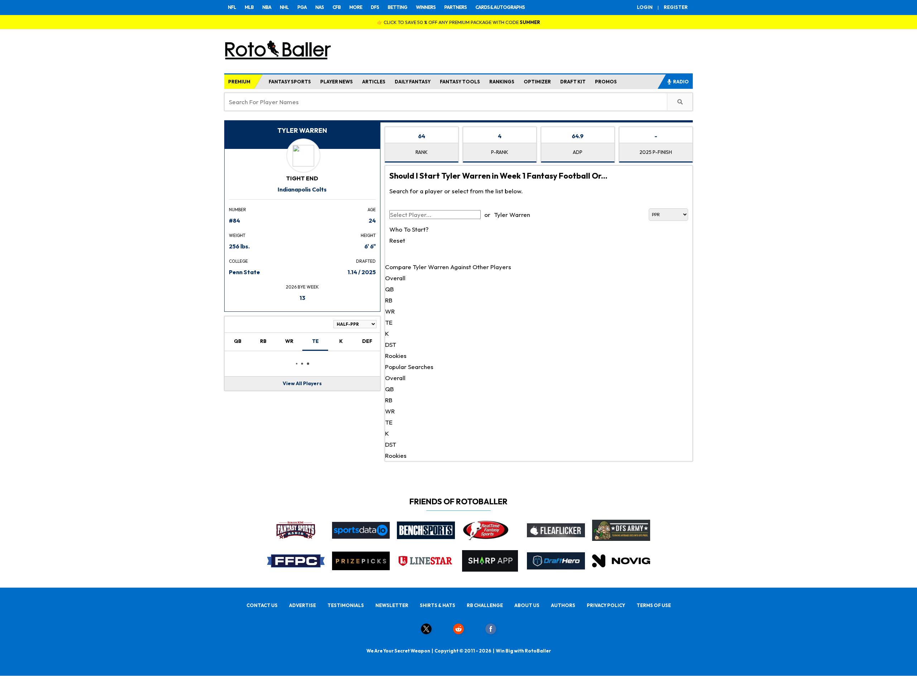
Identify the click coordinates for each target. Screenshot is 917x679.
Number (237, 209)
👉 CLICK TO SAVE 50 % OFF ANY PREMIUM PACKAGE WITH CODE (458, 22)
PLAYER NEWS (336, 81)
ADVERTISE (302, 605)
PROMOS (606, 81)
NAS (319, 7)
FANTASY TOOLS (460, 81)
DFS (375, 7)
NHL (284, 7)
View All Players (302, 383)
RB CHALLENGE (485, 605)
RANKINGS (501, 81)
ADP (577, 152)
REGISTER (676, 7)
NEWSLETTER (391, 605)
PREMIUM (239, 81)
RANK (422, 152)
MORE (355, 7)
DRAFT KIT (573, 81)
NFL (232, 7)
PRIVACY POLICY (606, 605)
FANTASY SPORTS (290, 81)
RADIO (681, 81)
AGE (372, 209)
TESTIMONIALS (345, 605)
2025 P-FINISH (655, 152)
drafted (366, 261)
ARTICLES (373, 81)
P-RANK (499, 152)
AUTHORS (563, 605)
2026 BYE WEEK (302, 287)
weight (237, 235)
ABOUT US (526, 605)
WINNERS (426, 7)
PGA (302, 7)
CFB (336, 7)
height (368, 235)
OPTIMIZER (537, 81)
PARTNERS (455, 7)
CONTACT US (262, 605)
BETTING (397, 7)
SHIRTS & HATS (437, 605)
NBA (266, 7)
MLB (249, 7)
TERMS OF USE (654, 605)
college (238, 261)
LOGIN (645, 7)
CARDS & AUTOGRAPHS (500, 7)
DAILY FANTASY (413, 81)
